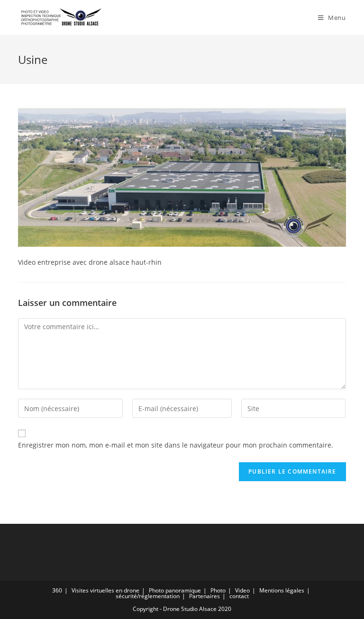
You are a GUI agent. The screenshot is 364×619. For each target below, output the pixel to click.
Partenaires (204, 596)
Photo (218, 590)
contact (239, 596)
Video (242, 590)
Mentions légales (281, 590)
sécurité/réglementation (148, 596)
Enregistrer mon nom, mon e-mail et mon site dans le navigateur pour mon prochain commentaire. (175, 444)
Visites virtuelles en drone (105, 590)
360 (57, 590)
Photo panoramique (175, 590)
